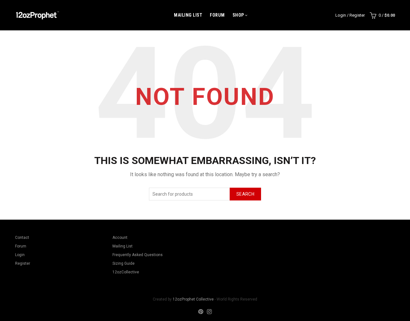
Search (245, 194)
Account (119, 237)
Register (22, 263)
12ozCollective (125, 272)
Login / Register (350, 15)
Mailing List (188, 15)
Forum (217, 15)
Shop (238, 15)
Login (20, 255)
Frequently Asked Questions (137, 255)
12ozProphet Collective (193, 299)
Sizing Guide (123, 263)
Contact (22, 237)
